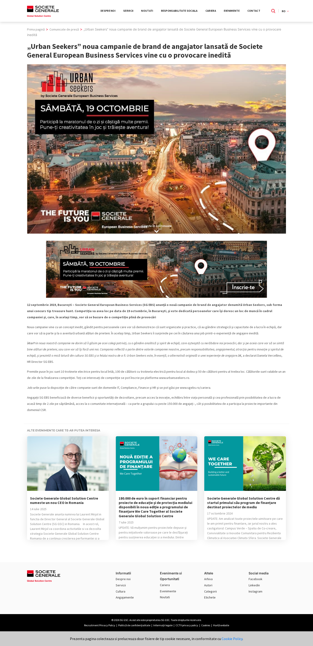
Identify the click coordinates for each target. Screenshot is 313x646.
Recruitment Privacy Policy (99, 625)
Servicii (128, 10)
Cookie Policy (232, 638)
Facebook (255, 579)
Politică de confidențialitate (134, 625)
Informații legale (163, 625)
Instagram (255, 591)
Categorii (210, 591)
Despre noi (123, 579)
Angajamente (125, 597)
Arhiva (208, 579)
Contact (253, 10)
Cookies (205, 625)
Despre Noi (108, 10)
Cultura (120, 591)
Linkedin (254, 585)
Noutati (147, 10)
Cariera (211, 10)
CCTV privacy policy (187, 625)
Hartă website (221, 625)
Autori (208, 585)
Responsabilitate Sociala (179, 10)
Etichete (210, 597)
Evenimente (232, 10)
